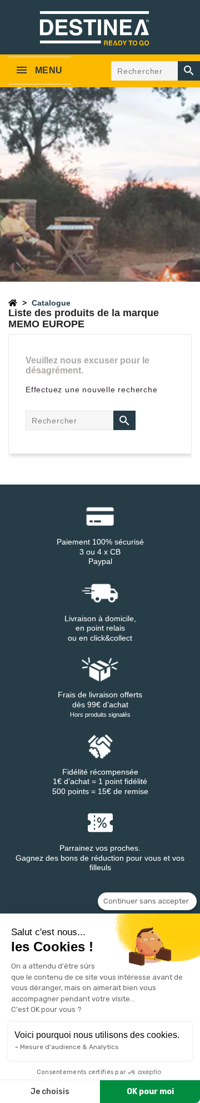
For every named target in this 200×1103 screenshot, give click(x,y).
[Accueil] (12, 302)
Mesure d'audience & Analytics (69, 1047)
